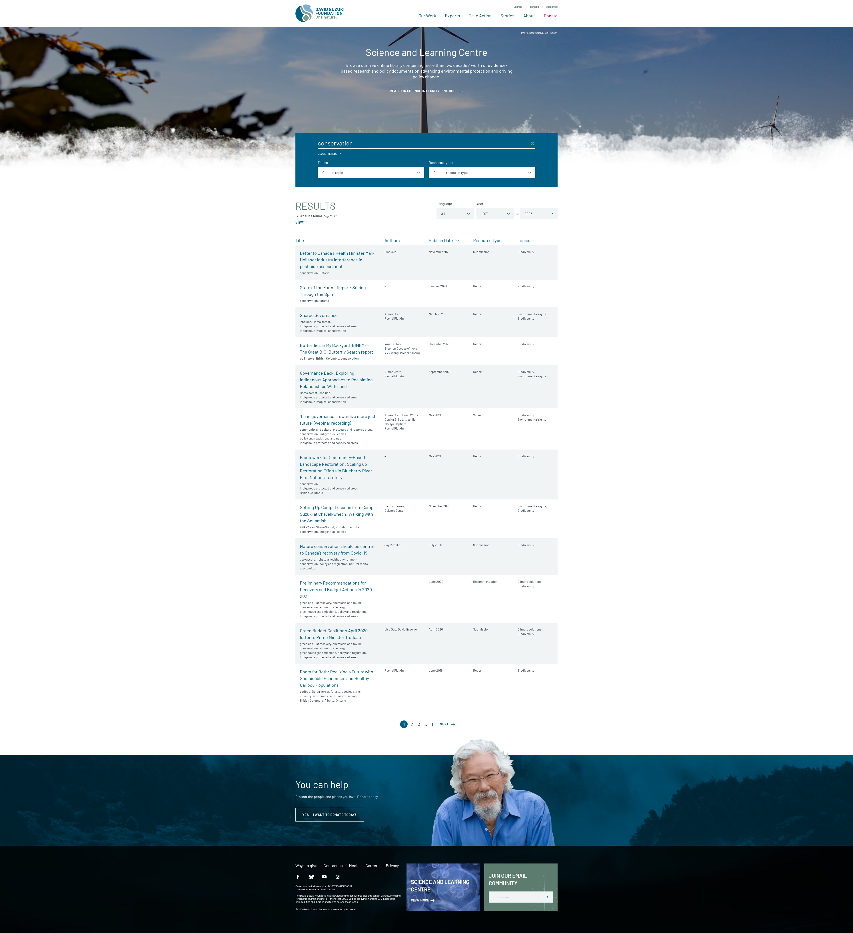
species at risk (351, 691)
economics (307, 568)
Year (479, 203)
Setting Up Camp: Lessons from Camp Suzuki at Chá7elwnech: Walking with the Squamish (336, 514)
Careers (373, 865)
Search (518, 6)
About (529, 15)
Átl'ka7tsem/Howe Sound (317, 527)
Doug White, (410, 415)
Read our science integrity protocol (424, 91)
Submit (547, 897)
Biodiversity (526, 252)
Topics (323, 162)
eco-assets (307, 559)
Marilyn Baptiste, (396, 424)
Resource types (441, 162)
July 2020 (435, 545)
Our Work (427, 15)
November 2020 (439, 506)
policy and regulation (314, 438)
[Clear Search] (532, 143)
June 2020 (436, 581)
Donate (551, 15)
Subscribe (552, 6)
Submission (481, 252)
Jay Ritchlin (393, 545)
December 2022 (439, 344)
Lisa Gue (390, 252)
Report (477, 286)
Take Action (480, 15)
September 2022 (440, 372)
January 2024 (438, 286)
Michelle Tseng (410, 353)
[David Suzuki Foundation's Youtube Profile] (324, 876)
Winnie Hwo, (393, 344)
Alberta (329, 700)
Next (445, 724)
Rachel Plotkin (394, 318)
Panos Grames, (395, 506)
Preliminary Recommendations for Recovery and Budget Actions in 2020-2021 (337, 589)
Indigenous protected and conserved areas (329, 326)
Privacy (392, 865)
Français (534, 6)
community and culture (315, 429)
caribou (305, 691)
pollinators (307, 358)
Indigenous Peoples (313, 330)
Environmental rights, (532, 314)
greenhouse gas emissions (318, 611)
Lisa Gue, (391, 629)
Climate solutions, (530, 581)
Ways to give (306, 865)
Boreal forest (321, 322)
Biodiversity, (526, 372)
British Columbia (327, 358)
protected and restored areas (352, 429)
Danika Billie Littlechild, (401, 419)
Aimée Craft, (393, 314)
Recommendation (485, 581)
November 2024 (439, 252)
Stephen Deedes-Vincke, (401, 348)
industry (305, 696)
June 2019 (435, 670)
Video (477, 415)
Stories (507, 15)
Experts (452, 15)
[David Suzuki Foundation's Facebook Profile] (297, 876)
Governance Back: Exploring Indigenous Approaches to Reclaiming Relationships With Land (336, 379)
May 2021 (435, 415)
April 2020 (436, 629)
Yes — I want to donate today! (329, 815)
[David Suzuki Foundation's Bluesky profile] (311, 876)
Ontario (324, 273)
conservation (309, 273)
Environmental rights (532, 376)
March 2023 (436, 314)
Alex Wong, (392, 353)
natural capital (359, 564)
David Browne (407, 629)
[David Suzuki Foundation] (319, 13)
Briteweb (351, 909)
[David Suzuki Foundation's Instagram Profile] (337, 876)
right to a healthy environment (337, 559)
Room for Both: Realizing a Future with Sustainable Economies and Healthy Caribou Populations (336, 678)
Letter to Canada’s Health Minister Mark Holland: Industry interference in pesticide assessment (337, 259)
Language (444, 203)
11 (431, 724)
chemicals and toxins (347, 603)
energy (340, 607)
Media (354, 865)
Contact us (333, 865)
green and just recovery (315, 603)
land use (305, 322)
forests (324, 300)
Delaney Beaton (395, 510)
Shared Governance (319, 315)
